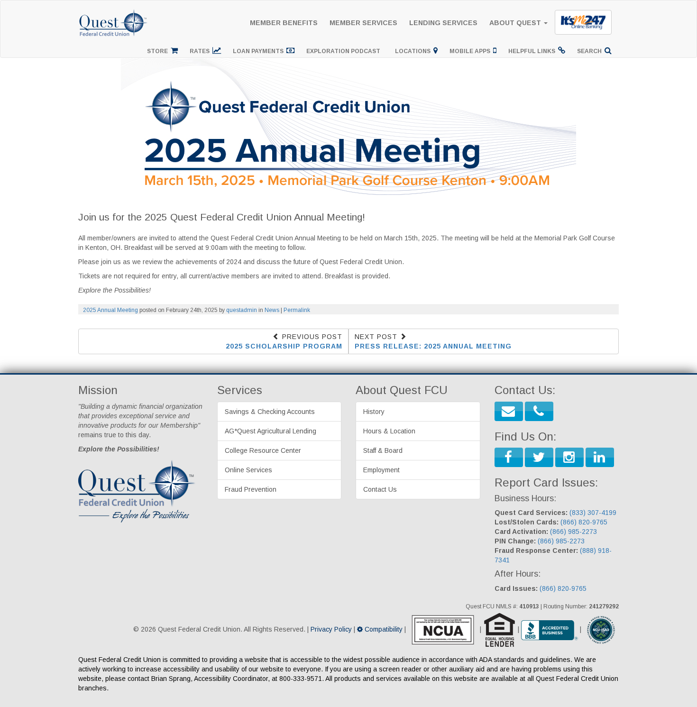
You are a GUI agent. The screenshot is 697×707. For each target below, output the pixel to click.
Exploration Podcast (344, 51)
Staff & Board (383, 450)
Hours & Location (389, 431)
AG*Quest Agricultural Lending (270, 431)
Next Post (433, 341)
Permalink (297, 310)
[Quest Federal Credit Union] (113, 12)
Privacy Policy (331, 629)
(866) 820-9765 (583, 522)
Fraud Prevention (250, 489)
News (272, 310)
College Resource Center (263, 450)
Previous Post (284, 341)
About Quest (516, 23)
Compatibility (383, 629)
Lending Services (443, 23)
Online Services (248, 470)
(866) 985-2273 (573, 531)
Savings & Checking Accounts (270, 411)
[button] (509, 411)
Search (591, 51)
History (374, 411)
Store (159, 51)
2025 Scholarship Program (284, 346)
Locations (414, 51)
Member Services (363, 23)
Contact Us (380, 489)
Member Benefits (284, 23)
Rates (201, 51)
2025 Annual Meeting (110, 310)
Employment (381, 470)
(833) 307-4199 (592, 512)
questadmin (241, 310)
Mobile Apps (471, 51)
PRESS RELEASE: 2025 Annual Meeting (433, 346)
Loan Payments (259, 51)
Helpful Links (533, 51)
